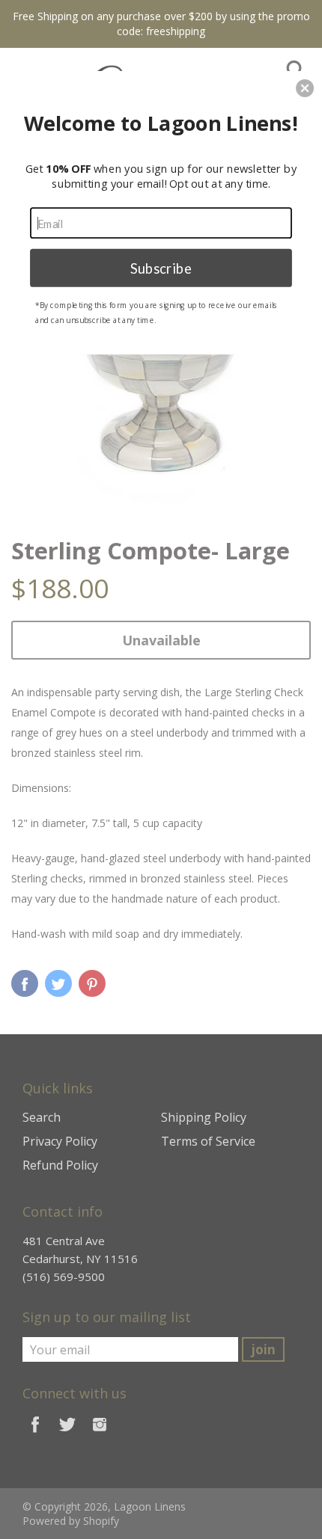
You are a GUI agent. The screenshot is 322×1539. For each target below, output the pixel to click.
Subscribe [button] (161, 267)
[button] (305, 88)
